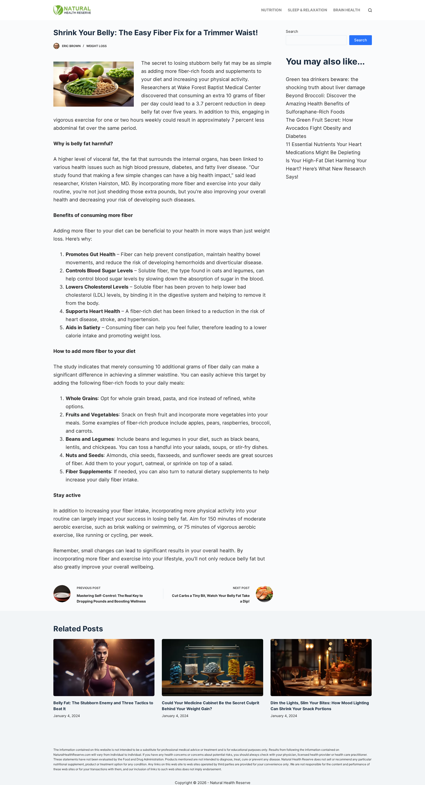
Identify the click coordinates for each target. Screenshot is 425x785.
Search (292, 31)
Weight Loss (96, 46)
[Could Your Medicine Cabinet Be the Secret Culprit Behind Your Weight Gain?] (212, 667)
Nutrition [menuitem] (271, 10)
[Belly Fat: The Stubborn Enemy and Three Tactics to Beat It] (104, 667)
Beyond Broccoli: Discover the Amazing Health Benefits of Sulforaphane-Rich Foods (321, 104)
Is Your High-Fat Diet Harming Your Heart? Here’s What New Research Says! (326, 169)
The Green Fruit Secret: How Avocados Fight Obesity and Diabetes (319, 128)
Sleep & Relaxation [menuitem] (307, 10)
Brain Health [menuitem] (346, 10)
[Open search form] (370, 10)
